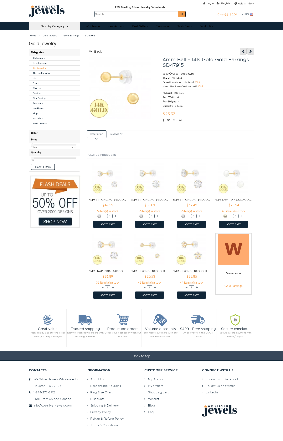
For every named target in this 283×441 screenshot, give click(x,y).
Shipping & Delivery (104, 405)
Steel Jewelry (40, 123)
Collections (39, 57)
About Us (97, 379)
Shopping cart (158, 392)
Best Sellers (140, 26)
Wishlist (153, 399)
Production (206, 26)
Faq (151, 412)
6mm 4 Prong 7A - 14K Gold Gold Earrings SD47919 (191, 199)
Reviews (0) (116, 134)
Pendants (38, 103)
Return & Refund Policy (107, 418)
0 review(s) (187, 73)
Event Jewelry (40, 62)
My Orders (155, 386)
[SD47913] (243, 51)
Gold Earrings (233, 285)
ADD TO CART (107, 224)
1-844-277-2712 (43, 392)
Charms (37, 88)
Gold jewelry (39, 67)
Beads (36, 83)
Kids (35, 78)
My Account (157, 379)
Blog (151, 405)
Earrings (37, 93)
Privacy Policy (100, 412)
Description (96, 134)
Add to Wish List (173, 78)
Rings (36, 113)
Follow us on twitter (220, 386)
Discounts (97, 399)
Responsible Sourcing (105, 386)
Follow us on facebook (222, 379)
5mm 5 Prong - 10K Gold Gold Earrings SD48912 (191, 271)
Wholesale (93, 26)
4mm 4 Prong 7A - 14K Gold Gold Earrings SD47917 (107, 199)
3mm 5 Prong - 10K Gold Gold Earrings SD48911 (149, 271)
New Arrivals (116, 26)
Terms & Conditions (104, 425)
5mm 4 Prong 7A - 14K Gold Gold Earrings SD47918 (149, 199)
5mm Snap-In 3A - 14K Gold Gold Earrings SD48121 (107, 271)
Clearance (162, 26)
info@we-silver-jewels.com (52, 405)
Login (210, 3)
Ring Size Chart (101, 392)
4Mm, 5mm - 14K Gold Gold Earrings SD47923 (233, 199)
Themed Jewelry (41, 73)
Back (97, 51)
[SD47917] (250, 51)
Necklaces (38, 108)
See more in (233, 273)
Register (225, 3)
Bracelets (38, 118)
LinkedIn (212, 392)
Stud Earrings (40, 98)
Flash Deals (184, 26)
